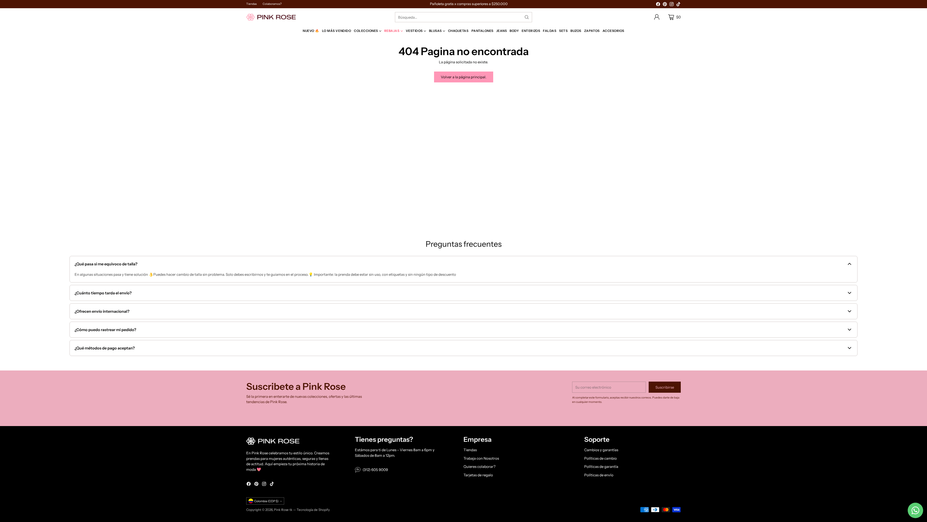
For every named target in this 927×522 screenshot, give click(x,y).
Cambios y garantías (601, 450)
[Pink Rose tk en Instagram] (671, 5)
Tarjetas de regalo (478, 475)
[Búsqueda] (526, 17)
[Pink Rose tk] (271, 17)
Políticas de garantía (601, 466)
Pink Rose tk (283, 510)
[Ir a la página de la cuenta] (656, 17)
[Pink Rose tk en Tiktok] (678, 5)
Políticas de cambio (600, 458)
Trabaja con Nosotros (481, 458)
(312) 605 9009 (375, 469)
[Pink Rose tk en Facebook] (658, 5)
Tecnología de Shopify (313, 510)
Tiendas (470, 450)
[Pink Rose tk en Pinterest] (664, 5)
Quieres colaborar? (480, 466)
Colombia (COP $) (266, 501)
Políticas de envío (598, 475)
